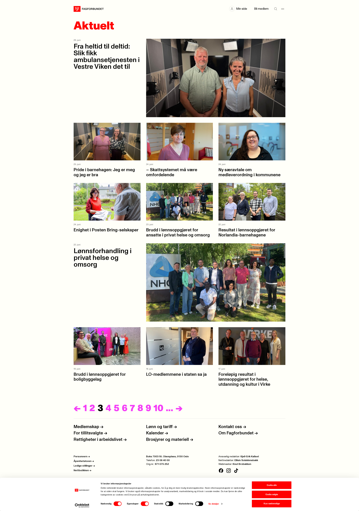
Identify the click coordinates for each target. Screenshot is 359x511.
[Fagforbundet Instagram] (228, 470)
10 (158, 408)
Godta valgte (271, 494)
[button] (239, 9)
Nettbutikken (82, 470)
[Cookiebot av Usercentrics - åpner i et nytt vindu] (82, 505)
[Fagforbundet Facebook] (221, 470)
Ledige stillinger (84, 466)
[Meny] (282, 9)
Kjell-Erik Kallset (250, 456)
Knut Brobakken (242, 464)
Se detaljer (213, 504)
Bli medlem (261, 8)
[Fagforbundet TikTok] (236, 470)
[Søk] (275, 9)
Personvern (82, 456)
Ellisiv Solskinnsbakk (246, 460)
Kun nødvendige (272, 503)
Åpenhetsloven (84, 461)
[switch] (145, 503)
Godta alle (272, 485)
